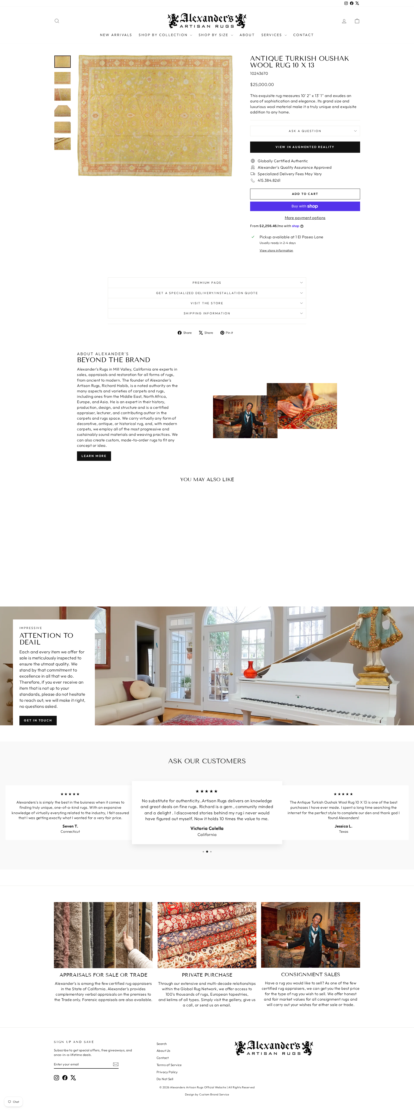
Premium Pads (207, 283)
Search (162, 1044)
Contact (303, 35)
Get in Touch (38, 720)
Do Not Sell (165, 1079)
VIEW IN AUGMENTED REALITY (305, 147)
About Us (163, 1051)
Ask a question (305, 131)
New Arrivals (116, 35)
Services (272, 35)
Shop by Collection (164, 35)
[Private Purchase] (207, 935)
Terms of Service (169, 1065)
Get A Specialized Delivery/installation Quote (207, 293)
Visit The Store (207, 303)
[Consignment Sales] (310, 935)
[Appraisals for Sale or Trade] (103, 935)
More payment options (305, 217)
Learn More (94, 456)
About (247, 35)
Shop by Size (214, 35)
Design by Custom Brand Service (207, 1094)
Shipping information (207, 313)
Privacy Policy (167, 1072)
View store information (276, 250)
